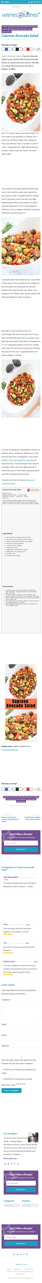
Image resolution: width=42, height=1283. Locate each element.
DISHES (4, 29)
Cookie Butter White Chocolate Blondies (32, 817)
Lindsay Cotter (9, 961)
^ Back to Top (21, 1264)
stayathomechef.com (10, 750)
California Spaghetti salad (19, 460)
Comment (6, 999)
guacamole (30, 338)
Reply (5, 879)
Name (5, 1024)
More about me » (11, 1158)
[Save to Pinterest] (28, 49)
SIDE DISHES (6, 31)
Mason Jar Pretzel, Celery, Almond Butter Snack (10, 818)
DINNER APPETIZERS (30, 26)
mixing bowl (15, 590)
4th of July (6, 26)
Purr (31, 1278)
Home (9, 1269)
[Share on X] (17, 49)
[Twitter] (32, 2)
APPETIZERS (17, 26)
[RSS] (29, 2)
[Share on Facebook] (7, 49)
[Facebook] (35, 2)
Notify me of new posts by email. (18, 1079)
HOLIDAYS (12, 29)
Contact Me (28, 1269)
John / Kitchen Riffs (10, 877)
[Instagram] (39, 2)
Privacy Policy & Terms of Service (20, 1271)
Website (5, 1046)
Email (4, 1035)
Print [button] (28, 491)
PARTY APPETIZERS (25, 29)
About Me (17, 1269)
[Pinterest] (37, 2)
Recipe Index (20, 1274)
